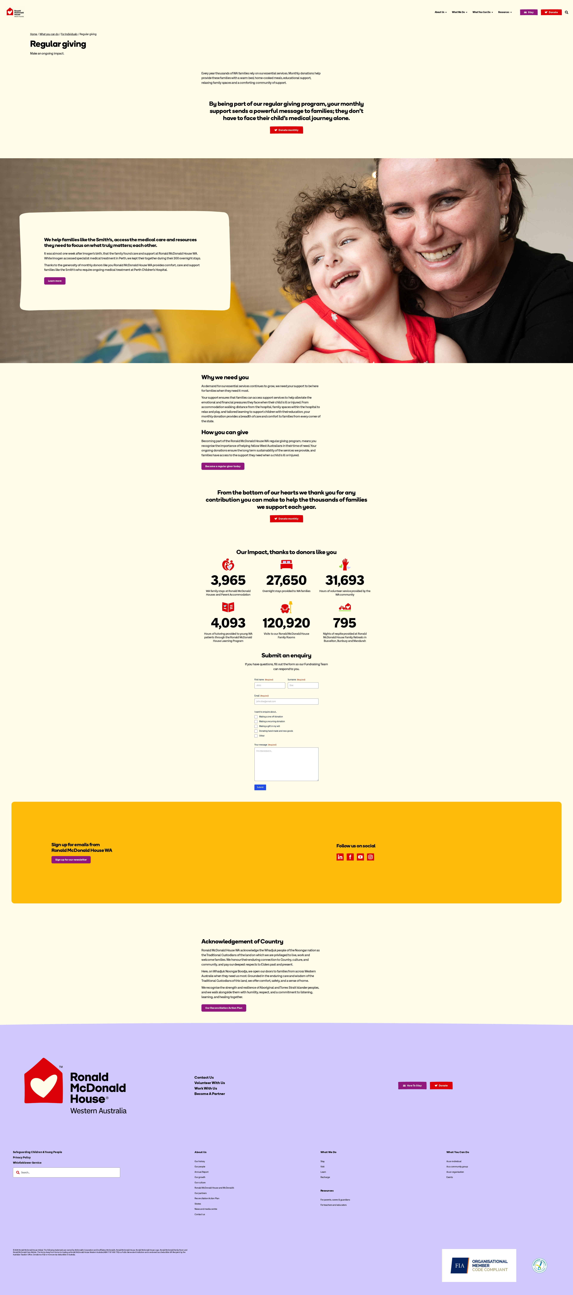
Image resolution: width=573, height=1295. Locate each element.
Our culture (200, 1182)
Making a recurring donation (272, 721)
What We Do (328, 1152)
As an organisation (455, 1172)
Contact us (200, 1214)
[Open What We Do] (466, 12)
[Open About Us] (446, 12)
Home (33, 34)
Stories (198, 1203)
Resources (327, 1190)
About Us (200, 1152)
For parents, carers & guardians (335, 1199)
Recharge (325, 1177)
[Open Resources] (511, 12)
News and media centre (206, 1209)
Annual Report (201, 1172)
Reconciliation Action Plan (207, 1198)
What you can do (49, 34)
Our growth (200, 1177)
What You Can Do (457, 1152)
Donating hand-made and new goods (276, 731)
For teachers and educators (334, 1205)
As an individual (453, 1161)
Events (449, 1177)
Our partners (201, 1193)
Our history (200, 1161)
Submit (260, 787)
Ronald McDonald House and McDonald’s (214, 1187)
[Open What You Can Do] (492, 12)
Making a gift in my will (269, 726)
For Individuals (69, 34)
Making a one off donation (271, 716)
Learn (323, 1172)
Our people (200, 1166)
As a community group (457, 1166)
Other (262, 736)
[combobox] (66, 1173)
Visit (322, 1166)
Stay (323, 1161)
